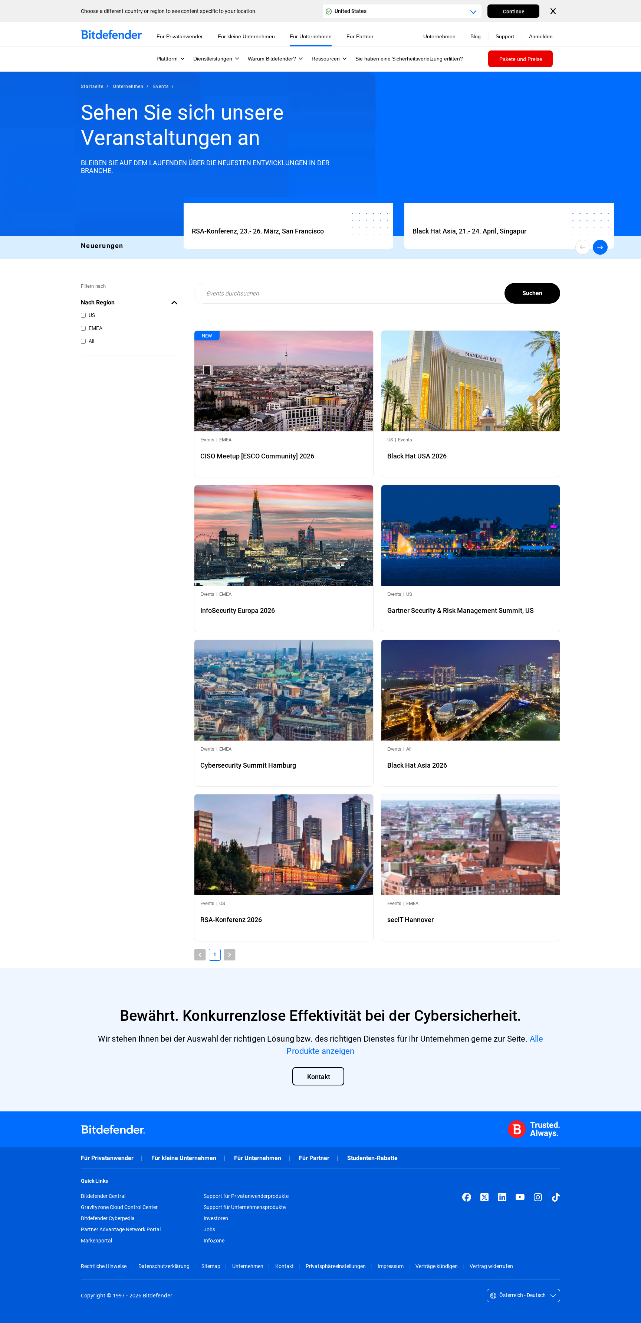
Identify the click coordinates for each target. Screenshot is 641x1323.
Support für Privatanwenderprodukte (246, 1196)
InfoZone (214, 1240)
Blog (475, 36)
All (91, 340)
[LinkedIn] (502, 1197)
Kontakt (284, 1266)
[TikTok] (555, 1197)
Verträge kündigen (436, 1266)
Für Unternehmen (257, 1158)
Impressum (391, 1266)
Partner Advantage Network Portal (121, 1229)
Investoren (216, 1218)
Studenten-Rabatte (372, 1158)
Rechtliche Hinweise (103, 1266)
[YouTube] (520, 1197)
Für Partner (314, 1158)
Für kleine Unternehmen (183, 1158)
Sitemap (210, 1266)
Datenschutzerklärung (164, 1266)
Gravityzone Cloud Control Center (119, 1207)
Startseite (92, 86)
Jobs (209, 1229)
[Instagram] (537, 1197)
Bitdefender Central (103, 1196)
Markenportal (96, 1240)
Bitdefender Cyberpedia (108, 1218)
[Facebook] (466, 1197)
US (92, 314)
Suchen (532, 293)
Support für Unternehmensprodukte (245, 1207)
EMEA (95, 327)
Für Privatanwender (107, 1158)
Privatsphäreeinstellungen (336, 1266)
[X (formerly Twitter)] (484, 1197)
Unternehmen (128, 86)
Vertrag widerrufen (491, 1266)
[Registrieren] (288, 224)
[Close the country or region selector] (553, 11)
